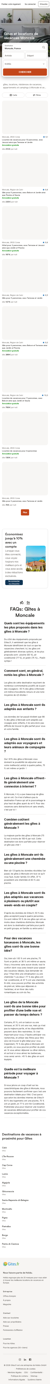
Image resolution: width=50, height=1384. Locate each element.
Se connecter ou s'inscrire (14, 582)
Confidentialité (36, 1372)
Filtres (38, 95)
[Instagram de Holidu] (20, 1359)
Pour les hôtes (9, 1343)
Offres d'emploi (9, 1296)
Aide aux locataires (11, 1318)
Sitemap (34, 1376)
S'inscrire (43, 4)
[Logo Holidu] (11, 1263)
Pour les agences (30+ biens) (15, 1347)
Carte (15, 95)
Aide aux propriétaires (12, 1322)
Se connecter (30, 4)
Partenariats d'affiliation (13, 1330)
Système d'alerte (35, 1379)
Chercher (25, 72)
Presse (6, 1326)
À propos (7, 1300)
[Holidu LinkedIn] (25, 1359)
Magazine (7, 1304)
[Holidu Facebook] (30, 1359)
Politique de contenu (19, 1376)
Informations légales (16, 1379)
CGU (26, 1372)
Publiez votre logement (11, 4)
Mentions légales (15, 1372)
